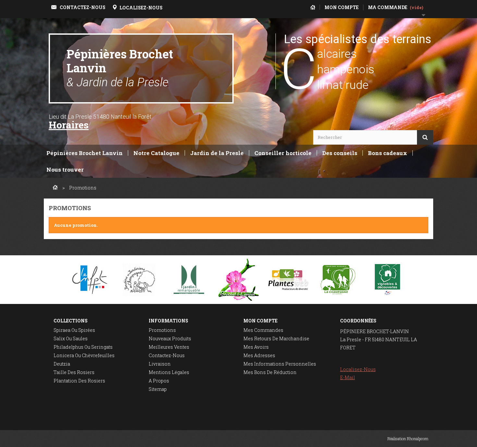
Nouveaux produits (170, 338)
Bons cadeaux (387, 153)
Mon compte (260, 321)
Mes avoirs (256, 347)
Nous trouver (65, 169)
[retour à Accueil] (55, 188)
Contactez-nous (167, 355)
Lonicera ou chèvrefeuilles (84, 355)
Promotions (162, 330)
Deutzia (62, 364)
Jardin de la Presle (217, 153)
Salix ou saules (71, 338)
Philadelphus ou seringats (83, 347)
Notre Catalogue (156, 153)
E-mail (347, 377)
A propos (159, 381)
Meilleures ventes (169, 347)
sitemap (158, 389)
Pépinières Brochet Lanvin (120, 67)
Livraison (160, 364)
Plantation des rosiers (79, 381)
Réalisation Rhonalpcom (407, 438)
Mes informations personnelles (279, 364)
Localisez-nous (358, 369)
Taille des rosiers (74, 372)
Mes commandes (263, 330)
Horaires (69, 124)
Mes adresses (259, 355)
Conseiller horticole (283, 153)
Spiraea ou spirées (74, 330)
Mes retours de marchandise (276, 338)
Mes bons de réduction (270, 372)
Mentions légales (169, 372)
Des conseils (339, 153)
